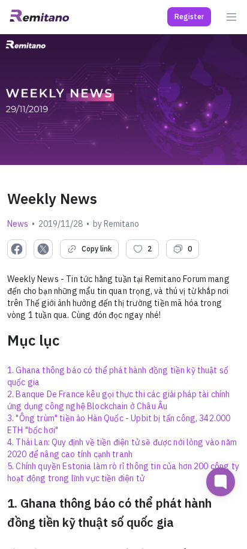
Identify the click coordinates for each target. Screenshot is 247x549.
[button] (189, 16)
